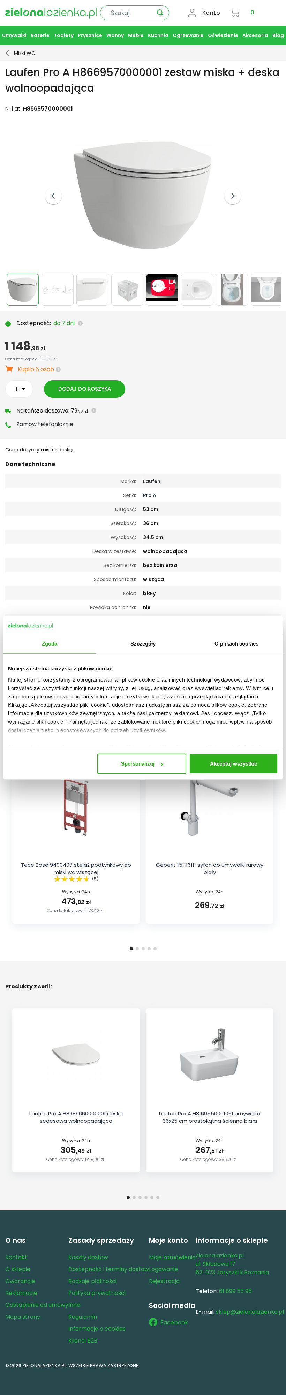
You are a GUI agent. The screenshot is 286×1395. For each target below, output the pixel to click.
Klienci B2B (82, 1341)
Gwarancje (20, 1281)
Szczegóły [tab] (143, 644)
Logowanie (163, 1269)
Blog (278, 35)
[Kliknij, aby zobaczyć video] (163, 299)
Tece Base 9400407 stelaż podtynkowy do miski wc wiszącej (76, 868)
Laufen (151, 481)
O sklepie (17, 1269)
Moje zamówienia (172, 1257)
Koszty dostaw (88, 1257)
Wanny (115, 35)
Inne (74, 1305)
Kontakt (16, 1257)
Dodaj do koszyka (84, 389)
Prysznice (90, 35)
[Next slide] (232, 196)
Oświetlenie (223, 35)
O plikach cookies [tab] (236, 644)
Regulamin (82, 1317)
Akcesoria (255, 35)
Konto (211, 13)
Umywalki (14, 35)
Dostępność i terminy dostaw (108, 1269)
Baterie (40, 35)
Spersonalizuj (138, 764)
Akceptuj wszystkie (233, 764)
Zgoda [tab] (50, 644)
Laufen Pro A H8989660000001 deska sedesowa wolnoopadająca (76, 1117)
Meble (136, 35)
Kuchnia (158, 35)
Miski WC (24, 53)
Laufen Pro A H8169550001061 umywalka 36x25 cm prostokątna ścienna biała (210, 1117)
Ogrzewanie (188, 35)
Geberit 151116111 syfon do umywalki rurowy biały (209, 868)
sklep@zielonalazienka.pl (250, 1312)
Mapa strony (22, 1317)
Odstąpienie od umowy (36, 1305)
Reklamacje (21, 1293)
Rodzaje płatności (92, 1281)
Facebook (174, 1322)
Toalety (64, 35)
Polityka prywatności (97, 1293)
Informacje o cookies (97, 1329)
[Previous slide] (53, 196)
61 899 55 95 (235, 1291)
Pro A (149, 495)
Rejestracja (164, 1281)
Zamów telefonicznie (44, 424)
